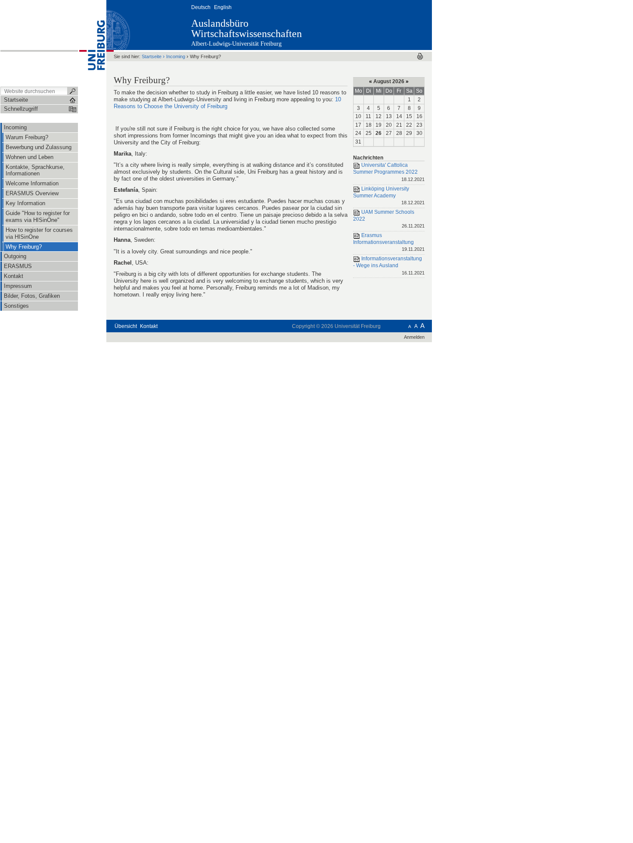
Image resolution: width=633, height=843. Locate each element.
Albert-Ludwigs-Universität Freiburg (236, 44)
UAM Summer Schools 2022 (389, 218)
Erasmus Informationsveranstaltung (389, 242)
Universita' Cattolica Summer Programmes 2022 (389, 172)
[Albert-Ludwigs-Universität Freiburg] (92, 42)
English (223, 7)
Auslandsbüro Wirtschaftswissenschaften (246, 28)
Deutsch (201, 7)
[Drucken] (420, 56)
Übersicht (126, 326)
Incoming (175, 56)
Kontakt (149, 326)
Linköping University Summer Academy (389, 195)
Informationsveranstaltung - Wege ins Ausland (389, 265)
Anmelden (414, 337)
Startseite (151, 56)
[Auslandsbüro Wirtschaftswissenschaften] (389, 24)
